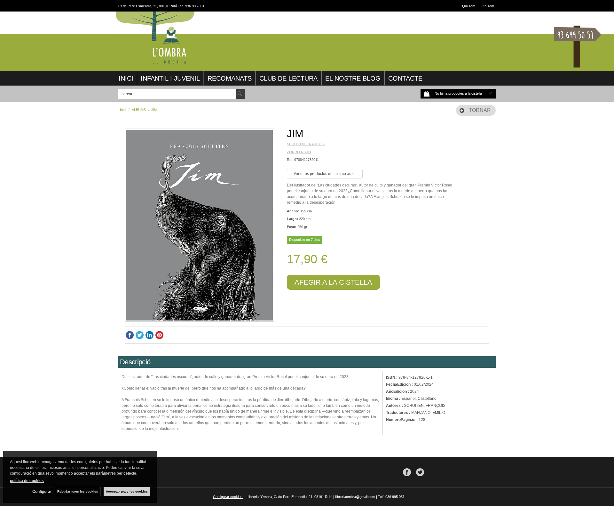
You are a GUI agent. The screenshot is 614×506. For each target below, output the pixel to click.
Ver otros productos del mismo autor (325, 173)
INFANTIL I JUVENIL (170, 78)
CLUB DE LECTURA (288, 78)
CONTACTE (405, 78)
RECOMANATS (230, 78)
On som (488, 6)
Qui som (468, 6)
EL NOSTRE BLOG (353, 78)
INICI (126, 78)
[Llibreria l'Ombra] (155, 63)
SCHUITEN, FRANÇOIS (306, 144)
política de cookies (27, 480)
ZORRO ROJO (299, 152)
